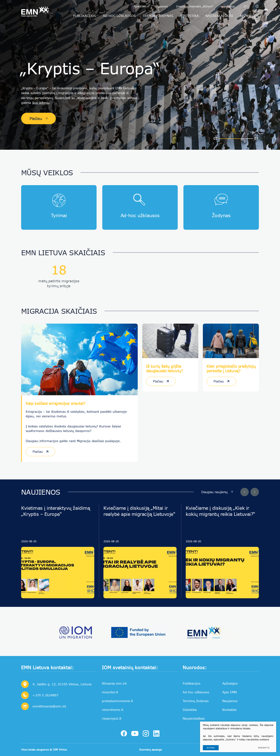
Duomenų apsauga (150, 749)
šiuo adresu (40, 103)
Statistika (190, 710)
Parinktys (264, 748)
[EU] (140, 632)
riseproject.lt (111, 718)
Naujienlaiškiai (194, 718)
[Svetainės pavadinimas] (35, 10)
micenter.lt (110, 692)
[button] (219, 126)
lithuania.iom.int (114, 683)
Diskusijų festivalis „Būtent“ (194, 6)
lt (245, 6)
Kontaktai (228, 6)
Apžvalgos (230, 683)
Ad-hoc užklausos (196, 692)
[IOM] (76, 632)
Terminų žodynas (196, 701)
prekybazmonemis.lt (117, 701)
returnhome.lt (112, 710)
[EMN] (204, 632)
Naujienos (161, 6)
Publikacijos (191, 683)
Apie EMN (140, 6)
